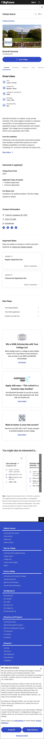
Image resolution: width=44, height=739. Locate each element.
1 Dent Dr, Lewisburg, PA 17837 (16, 215)
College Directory (8, 21)
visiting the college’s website (22, 247)
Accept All (11, 730)
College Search (9, 14)
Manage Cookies (22, 736)
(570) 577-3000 (10, 219)
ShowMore (6, 152)
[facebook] (12, 227)
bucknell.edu (9, 223)
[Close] (41, 668)
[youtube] (16, 227)
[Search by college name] (35, 14)
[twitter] (8, 227)
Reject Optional (32, 730)
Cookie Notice (18, 721)
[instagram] (3, 227)
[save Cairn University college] (21, 458)
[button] (3, 473)
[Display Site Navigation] (42, 7)
